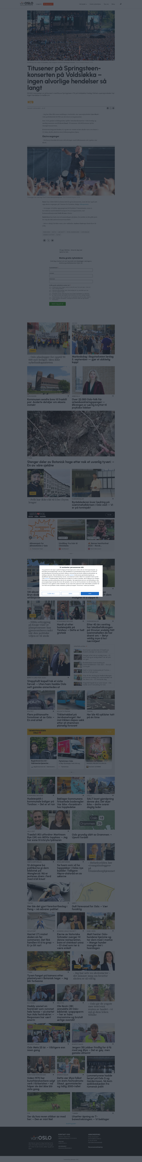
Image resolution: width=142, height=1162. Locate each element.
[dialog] (71, 581)
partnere (72, 575)
